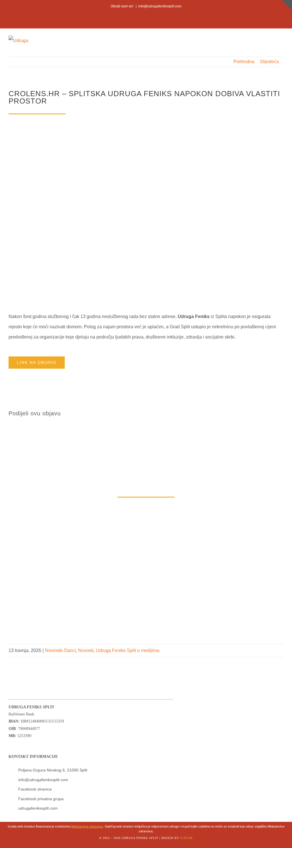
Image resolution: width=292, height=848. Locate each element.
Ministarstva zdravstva (87, 826)
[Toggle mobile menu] (281, 41)
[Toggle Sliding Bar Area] (287, 5)
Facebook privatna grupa (41, 799)
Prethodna (243, 61)
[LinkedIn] (269, 413)
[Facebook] (251, 413)
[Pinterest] (278, 413)
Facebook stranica (35, 789)
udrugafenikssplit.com (38, 808)
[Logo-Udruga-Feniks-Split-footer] (21, 659)
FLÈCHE (186, 837)
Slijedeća (269, 61)
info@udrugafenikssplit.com (159, 6)
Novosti (86, 650)
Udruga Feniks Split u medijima (127, 650)
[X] (260, 413)
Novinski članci (60, 650)
